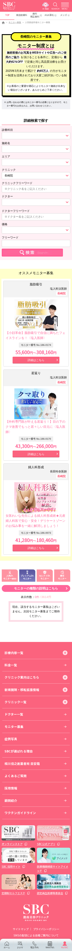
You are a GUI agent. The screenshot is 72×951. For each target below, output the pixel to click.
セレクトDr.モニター (44, 577)
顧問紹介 (11, 800)
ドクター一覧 (14, 714)
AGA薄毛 (49, 15)
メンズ (63, 15)
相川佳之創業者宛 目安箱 (22, 763)
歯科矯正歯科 (34, 15)
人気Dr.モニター (8, 577)
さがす (20, 947)
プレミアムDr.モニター (27, 577)
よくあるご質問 (16, 776)
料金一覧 (11, 665)
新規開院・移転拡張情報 (22, 689)
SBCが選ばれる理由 (19, 751)
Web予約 (50, 947)
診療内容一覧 (14, 653)
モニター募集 (15, 22)
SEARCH (55, 9)
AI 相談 (45, 9)
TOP (7, 15)
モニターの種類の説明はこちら (36, 588)
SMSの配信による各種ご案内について (36, 935)
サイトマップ (20, 929)
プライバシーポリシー (46, 929)
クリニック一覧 (16, 702)
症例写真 (11, 739)
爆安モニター (62, 577)
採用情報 (11, 788)
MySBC (64, 947)
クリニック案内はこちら (22, 677)
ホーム (7, 947)
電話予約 (34, 947)
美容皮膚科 (21, 15)
